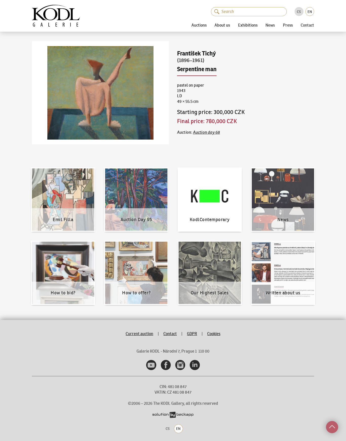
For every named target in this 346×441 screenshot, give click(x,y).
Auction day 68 (206, 132)
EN (309, 11)
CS (299, 11)
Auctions (199, 25)
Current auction (139, 333)
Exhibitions (248, 25)
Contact (307, 25)
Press (288, 25)
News (270, 25)
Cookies (213, 333)
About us (222, 25)
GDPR (192, 333)
